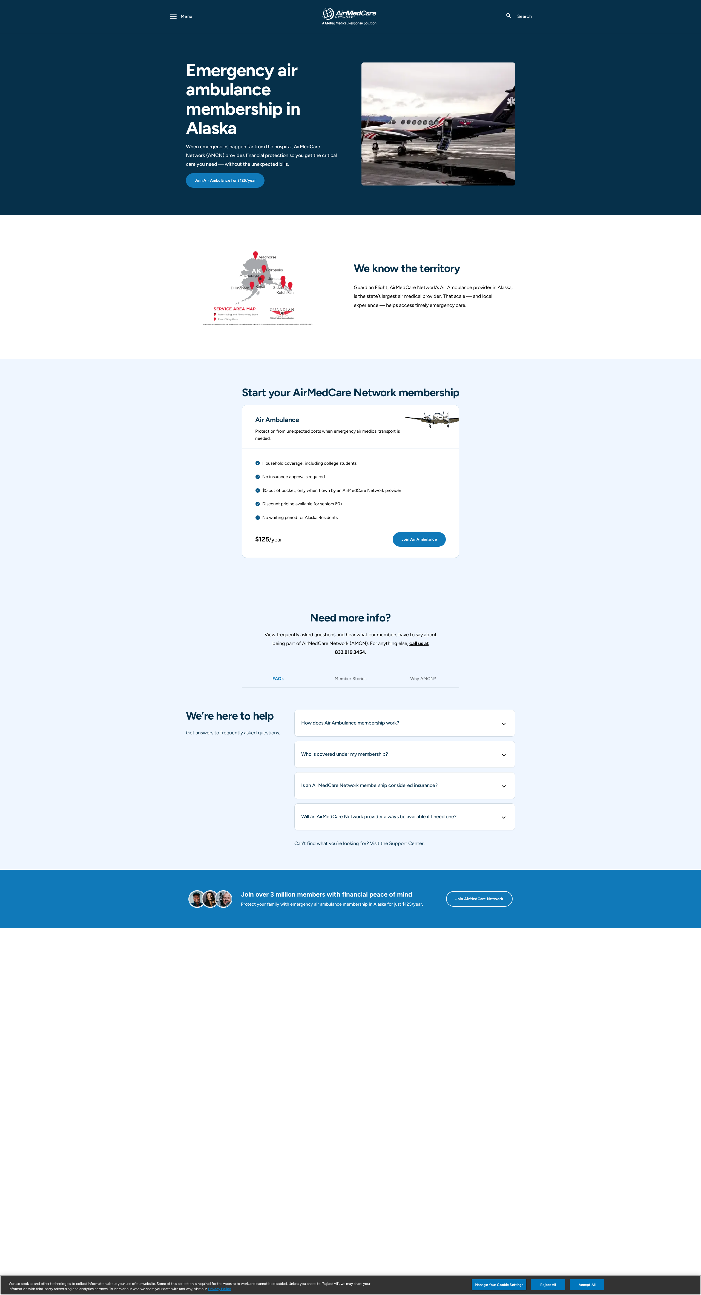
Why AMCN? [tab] (423, 678)
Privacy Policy (219, 1289)
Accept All (587, 1285)
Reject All (548, 1285)
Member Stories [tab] (350, 678)
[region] (350, 1285)
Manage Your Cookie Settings (499, 1285)
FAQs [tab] (277, 678)
